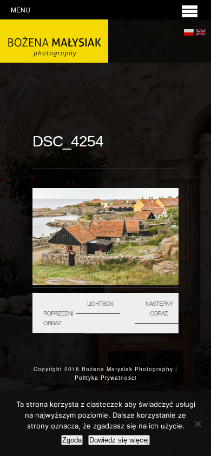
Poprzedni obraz (58, 318)
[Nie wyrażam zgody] (197, 423)
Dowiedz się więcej (119, 440)
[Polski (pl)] (189, 30)
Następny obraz (159, 308)
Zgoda (72, 440)
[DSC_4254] (105, 282)
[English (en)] (201, 30)
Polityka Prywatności (105, 377)
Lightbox (100, 303)
